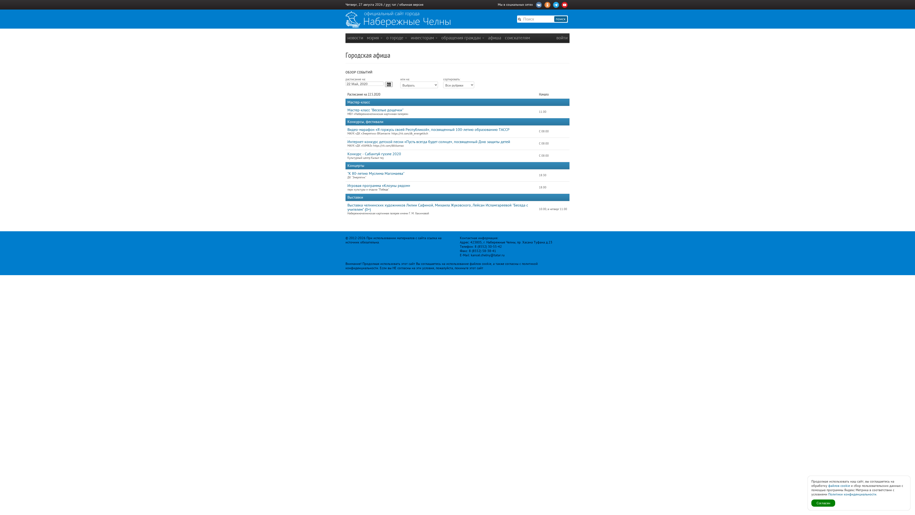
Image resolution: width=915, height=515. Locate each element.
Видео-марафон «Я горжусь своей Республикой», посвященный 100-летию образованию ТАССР (428, 130)
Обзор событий (359, 72)
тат (394, 4)
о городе (395, 37)
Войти (562, 37)
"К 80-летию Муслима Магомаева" (375, 173)
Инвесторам (423, 37)
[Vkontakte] (539, 4)
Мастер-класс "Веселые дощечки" (375, 110)
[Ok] (547, 4)
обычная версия (411, 4)
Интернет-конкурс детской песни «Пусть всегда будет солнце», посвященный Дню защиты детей (428, 142)
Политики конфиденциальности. (852, 494)
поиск (561, 19)
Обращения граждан (461, 37)
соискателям (517, 37)
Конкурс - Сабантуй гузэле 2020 (374, 154)
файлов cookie (839, 486)
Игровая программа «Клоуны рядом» (378, 186)
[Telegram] (556, 4)
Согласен (823, 503)
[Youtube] (564, 4)
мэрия (373, 37)
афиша (494, 37)
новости (355, 37)
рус (388, 4)
